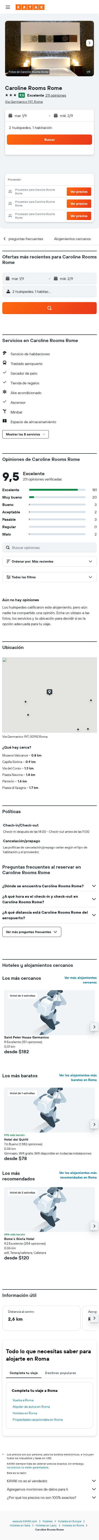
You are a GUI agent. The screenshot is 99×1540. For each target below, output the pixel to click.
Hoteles (47, 1521)
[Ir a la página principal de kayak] (30, 7)
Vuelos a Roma (23, 1400)
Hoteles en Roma (25, 1413)
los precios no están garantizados (27, 1467)
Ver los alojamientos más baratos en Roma (78, 1077)
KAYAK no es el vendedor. (27, 1481)
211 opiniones (55, 95)
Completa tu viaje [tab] (24, 1373)
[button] (8, 7)
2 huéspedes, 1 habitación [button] (30, 127)
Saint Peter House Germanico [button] (26, 1037)
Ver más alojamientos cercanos (80, 980)
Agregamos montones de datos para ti (37, 1489)
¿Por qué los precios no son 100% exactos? (41, 1497)
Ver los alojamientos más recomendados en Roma (78, 1175)
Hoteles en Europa (69, 1521)
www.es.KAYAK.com (24, 1521)
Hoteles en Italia (20, 1525)
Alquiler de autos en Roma (31, 1407)
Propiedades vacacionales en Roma (38, 1420)
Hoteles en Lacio (46, 1525)
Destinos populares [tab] (60, 1373)
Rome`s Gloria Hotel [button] (19, 1239)
